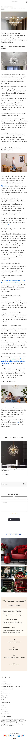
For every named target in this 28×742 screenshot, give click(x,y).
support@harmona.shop (6, 683)
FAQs (2, 691)
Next (25, 484)
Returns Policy (4, 697)
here (2, 255)
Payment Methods (5, 693)
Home (2, 6)
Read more (10, 6)
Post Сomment (14, 519)
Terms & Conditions (5, 713)
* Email (17, 498)
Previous (4, 484)
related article (5, 225)
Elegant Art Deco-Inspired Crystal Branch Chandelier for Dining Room (13, 361)
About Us (3, 707)
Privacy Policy (4, 711)
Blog (6, 6)
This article (4, 186)
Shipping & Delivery (5, 695)
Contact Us (3, 709)
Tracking (3, 700)
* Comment (4, 502)
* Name (4, 498)
